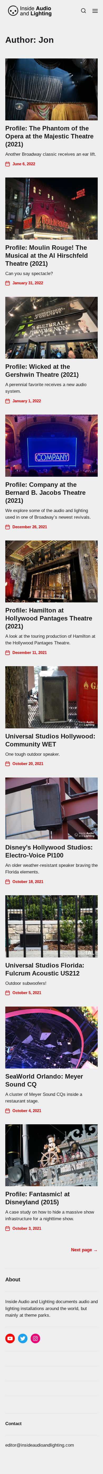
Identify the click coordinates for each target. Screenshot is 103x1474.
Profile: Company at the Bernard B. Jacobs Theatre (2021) (45, 492)
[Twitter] (22, 1338)
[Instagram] (35, 1338)
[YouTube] (10, 1338)
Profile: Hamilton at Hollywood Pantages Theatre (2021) (48, 618)
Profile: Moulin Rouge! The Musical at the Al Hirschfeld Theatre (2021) (46, 255)
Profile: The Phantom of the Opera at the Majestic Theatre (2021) (49, 136)
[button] (83, 10)
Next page (84, 1249)
